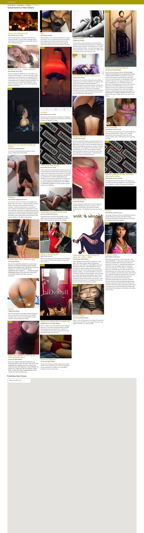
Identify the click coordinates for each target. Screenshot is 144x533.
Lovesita (44, 112)
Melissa (11, 309)
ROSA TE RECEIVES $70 (50, 254)
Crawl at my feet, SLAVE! (50, 165)
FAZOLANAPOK (12, 2)
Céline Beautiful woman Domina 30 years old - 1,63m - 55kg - (86, 256)
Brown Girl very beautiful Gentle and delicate (21, 146)
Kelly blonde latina (80, 200)
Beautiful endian (111, 255)
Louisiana (28, 5)
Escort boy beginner (48, 359)
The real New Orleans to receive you (86, 76)
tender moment (78, 39)
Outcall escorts (12, 5)
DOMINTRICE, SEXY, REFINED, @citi (21, 259)
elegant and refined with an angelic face (55, 321)
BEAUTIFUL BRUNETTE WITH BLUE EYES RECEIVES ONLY (21, 356)
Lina (42, 33)
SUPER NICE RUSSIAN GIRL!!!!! (116, 68)
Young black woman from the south (54, 212)
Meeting (11, 197)
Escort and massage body (18, 33)
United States (20, 5)
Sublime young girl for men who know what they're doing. (119, 175)
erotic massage (111, 127)
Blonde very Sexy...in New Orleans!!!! (21, 69)
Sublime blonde (78, 316)
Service (108, 211)
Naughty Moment (79, 137)
